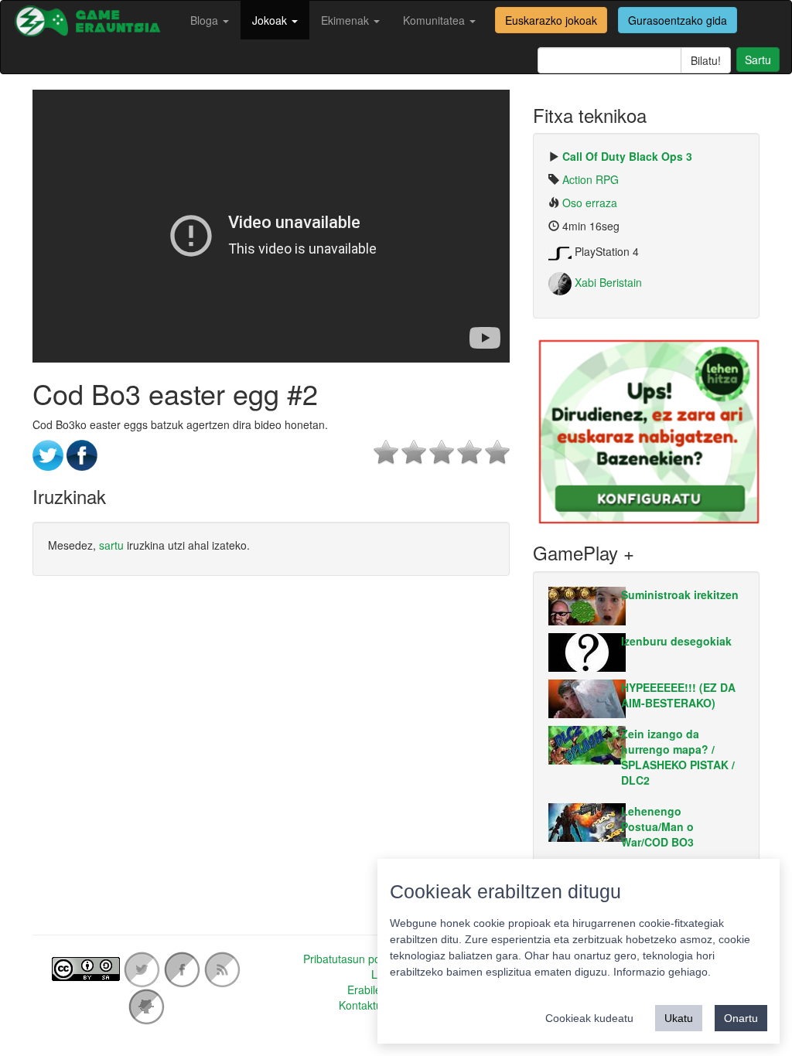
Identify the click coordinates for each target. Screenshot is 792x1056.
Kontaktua (363, 1005)
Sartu (758, 59)
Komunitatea (435, 20)
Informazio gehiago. (662, 972)
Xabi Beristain (607, 282)
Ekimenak (346, 20)
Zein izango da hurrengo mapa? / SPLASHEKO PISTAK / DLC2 (678, 757)
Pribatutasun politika (352, 958)
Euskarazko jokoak (551, 20)
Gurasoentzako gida (677, 20)
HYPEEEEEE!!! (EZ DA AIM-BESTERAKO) (678, 695)
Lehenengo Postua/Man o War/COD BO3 (657, 826)
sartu (111, 545)
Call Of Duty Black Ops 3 (627, 156)
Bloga (205, 20)
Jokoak (271, 20)
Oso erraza (589, 202)
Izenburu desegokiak (676, 641)
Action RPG (590, 179)
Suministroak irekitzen (680, 594)
